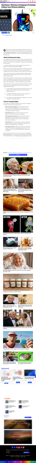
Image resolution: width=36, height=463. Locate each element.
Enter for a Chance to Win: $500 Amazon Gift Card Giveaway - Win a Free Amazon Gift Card (18, 2)
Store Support (17, 456)
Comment (21, 154)
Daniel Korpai (32, 30)
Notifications (17, 455)
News (2, 3)
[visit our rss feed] (23, 447)
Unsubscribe (12, 455)
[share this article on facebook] (2, 33)
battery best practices (25, 135)
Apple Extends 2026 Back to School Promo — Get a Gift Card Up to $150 (21, 152)
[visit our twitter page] (15, 447)
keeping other (18, 135)
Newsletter (28, 455)
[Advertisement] (18, 42)
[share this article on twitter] (5, 33)
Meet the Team (22, 455)
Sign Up (28, 417)
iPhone (4, 3)
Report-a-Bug (23, 456)
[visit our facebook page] (12, 447)
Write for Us (13, 456)
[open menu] (1, 1)
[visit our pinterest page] (17, 447)
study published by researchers (10, 52)
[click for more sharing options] (8, 33)
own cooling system (19, 127)
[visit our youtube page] (21, 447)
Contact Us (7, 455)
